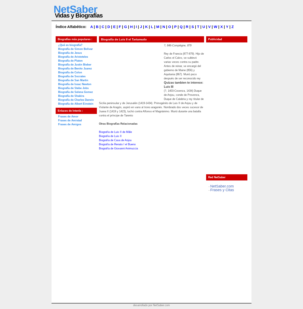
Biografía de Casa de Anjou (115, 140)
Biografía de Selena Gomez (75, 92)
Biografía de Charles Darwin (76, 99)
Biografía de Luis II (110, 136)
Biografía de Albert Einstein (75, 103)
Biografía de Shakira (71, 95)
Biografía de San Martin (73, 80)
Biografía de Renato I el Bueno (117, 144)
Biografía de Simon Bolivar (75, 48)
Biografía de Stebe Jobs (73, 88)
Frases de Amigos (69, 124)
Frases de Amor (68, 116)
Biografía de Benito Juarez (75, 68)
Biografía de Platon (70, 60)
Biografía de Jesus (70, 52)
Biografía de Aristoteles (73, 56)
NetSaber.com (222, 186)
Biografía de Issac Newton (74, 84)
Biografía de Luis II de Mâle (115, 131)
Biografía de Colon (70, 72)
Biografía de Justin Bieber (74, 64)
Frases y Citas (222, 190)
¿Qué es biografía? (70, 45)
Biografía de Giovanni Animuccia (118, 148)
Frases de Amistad (70, 120)
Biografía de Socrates (72, 76)
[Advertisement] (130, 69)
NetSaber (75, 9)
